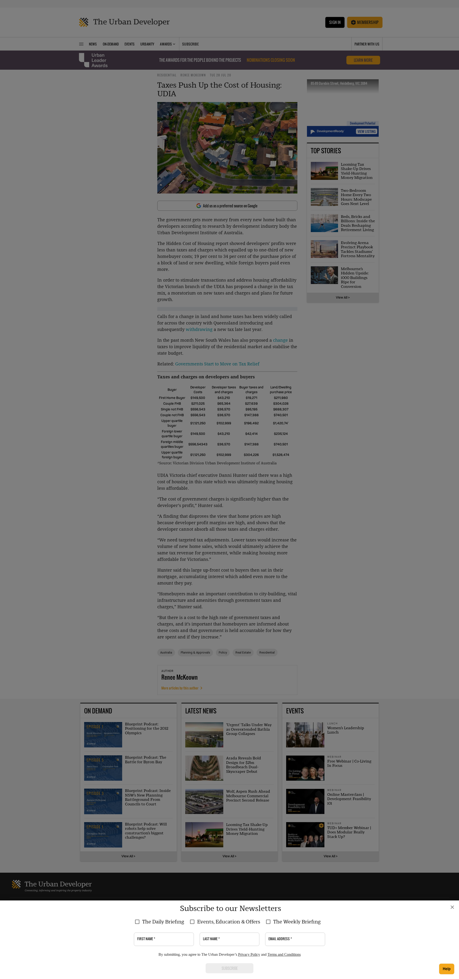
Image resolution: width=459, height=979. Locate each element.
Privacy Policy (249, 954)
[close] (452, 907)
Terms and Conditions (284, 954)
